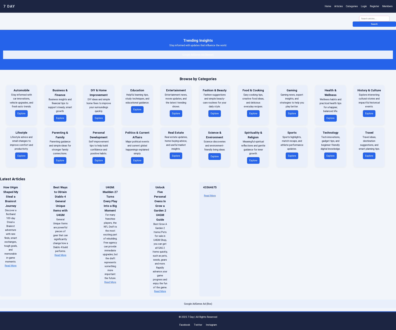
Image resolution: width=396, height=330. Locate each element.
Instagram (211, 324)
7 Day (9, 6)
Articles (338, 6)
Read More (11, 265)
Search (374, 24)
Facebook (184, 324)
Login (364, 6)
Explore (21, 113)
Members (387, 6)
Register (374, 6)
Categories (352, 6)
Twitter (198, 324)
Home (328, 6)
